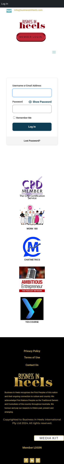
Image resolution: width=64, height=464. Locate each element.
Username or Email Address (26, 85)
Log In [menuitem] (4, 3)
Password (17, 101)
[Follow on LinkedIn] (32, 460)
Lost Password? (32, 140)
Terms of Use (32, 357)
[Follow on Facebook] (26, 460)
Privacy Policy (32, 351)
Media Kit (49, 438)
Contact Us (32, 365)
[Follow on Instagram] (38, 460)
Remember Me (24, 117)
